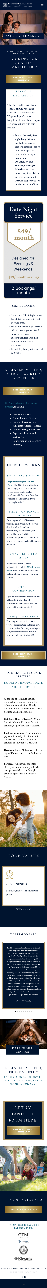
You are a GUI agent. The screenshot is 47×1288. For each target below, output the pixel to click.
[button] (42, 5)
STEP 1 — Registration (23, 475)
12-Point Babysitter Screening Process (21, 405)
